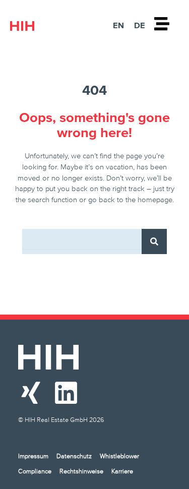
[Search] (154, 241)
